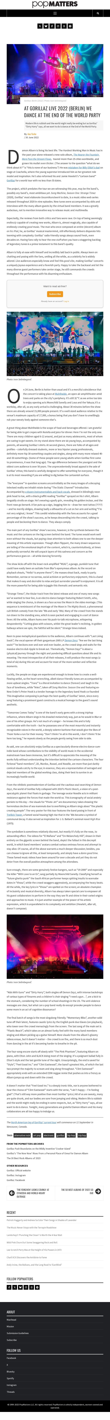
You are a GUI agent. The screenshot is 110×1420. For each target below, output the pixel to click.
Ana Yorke (32, 134)
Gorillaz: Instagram (16, 1175)
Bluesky (10, 1371)
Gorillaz (11, 180)
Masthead (11, 1319)
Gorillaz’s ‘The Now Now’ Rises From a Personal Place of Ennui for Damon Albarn (47, 1153)
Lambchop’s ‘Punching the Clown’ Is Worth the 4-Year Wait (34, 1235)
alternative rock (22, 1135)
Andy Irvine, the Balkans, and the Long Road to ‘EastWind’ (34, 1264)
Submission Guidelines (18, 1333)
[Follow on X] (40, 26)
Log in (66, 301)
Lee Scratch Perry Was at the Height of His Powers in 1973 (34, 1249)
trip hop (82, 1135)
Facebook (11, 1358)
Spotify (10, 1378)
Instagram (11, 1385)
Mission (10, 1326)
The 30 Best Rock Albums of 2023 (24, 1158)
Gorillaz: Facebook (16, 1180)
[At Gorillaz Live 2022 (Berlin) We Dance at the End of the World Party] (55, 73)
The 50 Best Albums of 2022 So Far (77, 1191)
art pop (37, 1135)
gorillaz (60, 1135)
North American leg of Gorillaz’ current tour (33, 1122)
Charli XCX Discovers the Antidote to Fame (27, 1257)
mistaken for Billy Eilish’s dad (84, 167)
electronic (49, 1135)
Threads (11, 1391)
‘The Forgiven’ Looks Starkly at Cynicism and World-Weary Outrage (33, 1193)
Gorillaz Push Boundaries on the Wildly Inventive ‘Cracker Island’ (39, 1148)
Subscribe (55, 294)
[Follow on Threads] (64, 26)
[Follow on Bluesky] (46, 26)
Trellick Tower (14, 814)
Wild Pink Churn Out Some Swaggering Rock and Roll (32, 1242)
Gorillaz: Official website (19, 1170)
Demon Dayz (71, 640)
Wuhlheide (61, 393)
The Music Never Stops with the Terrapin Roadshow (31, 1227)
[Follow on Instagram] (58, 26)
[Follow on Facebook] (52, 26)
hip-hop (71, 1135)
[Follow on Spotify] (70, 26)
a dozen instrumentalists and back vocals (47, 491)
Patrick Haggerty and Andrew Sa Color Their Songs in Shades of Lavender (41, 1220)
